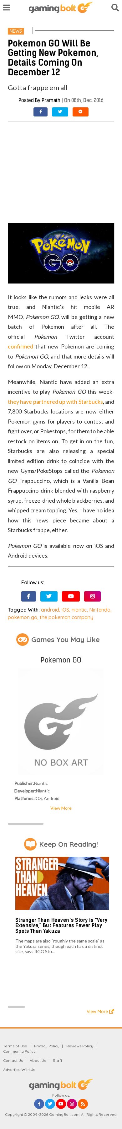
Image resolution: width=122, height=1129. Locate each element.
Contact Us (13, 1060)
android (50, 610)
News (16, 31)
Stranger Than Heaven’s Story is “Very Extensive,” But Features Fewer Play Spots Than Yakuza (61, 925)
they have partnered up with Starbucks (55, 401)
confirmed (20, 346)
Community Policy (19, 1051)
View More (61, 808)
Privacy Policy (46, 1046)
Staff (57, 1060)
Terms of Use (15, 1046)
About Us (38, 1060)
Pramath (51, 100)
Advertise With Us (19, 1069)
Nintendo (99, 610)
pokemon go (22, 617)
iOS (65, 610)
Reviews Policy (79, 1046)
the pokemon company (66, 617)
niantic (79, 610)
